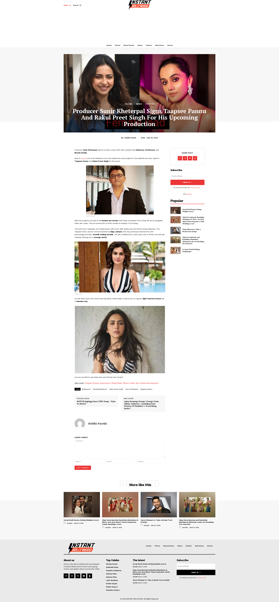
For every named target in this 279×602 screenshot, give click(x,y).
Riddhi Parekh (130, 138)
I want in (186, 182)
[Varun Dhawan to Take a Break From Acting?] (175, 230)
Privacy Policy (195, 187)
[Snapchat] (89, 575)
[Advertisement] (139, 26)
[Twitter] (185, 158)
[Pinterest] (190, 158)
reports (84, 158)
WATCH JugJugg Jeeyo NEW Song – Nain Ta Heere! (96, 402)
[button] (77, 5)
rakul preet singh (116, 389)
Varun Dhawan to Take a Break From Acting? (191, 230)
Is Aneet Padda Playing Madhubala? (191, 250)
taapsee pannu (146, 389)
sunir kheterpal (132, 389)
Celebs (128, 104)
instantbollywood (100, 389)
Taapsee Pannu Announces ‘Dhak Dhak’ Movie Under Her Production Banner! (122, 383)
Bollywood (86, 389)
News (139, 104)
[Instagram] (72, 575)
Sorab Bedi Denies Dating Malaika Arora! (192, 210)
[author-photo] (65, 523)
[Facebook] (180, 158)
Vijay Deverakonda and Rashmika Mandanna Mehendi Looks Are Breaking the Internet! (193, 240)
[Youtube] (83, 575)
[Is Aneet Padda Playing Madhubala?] (175, 250)
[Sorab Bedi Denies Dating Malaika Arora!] (175, 210)
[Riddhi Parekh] (80, 423)
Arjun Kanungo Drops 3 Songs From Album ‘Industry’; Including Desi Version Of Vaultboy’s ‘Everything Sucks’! (141, 405)
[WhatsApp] (195, 158)
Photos (150, 104)
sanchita (69, 523)
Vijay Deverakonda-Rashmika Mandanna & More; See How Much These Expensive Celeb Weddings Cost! (193, 220)
